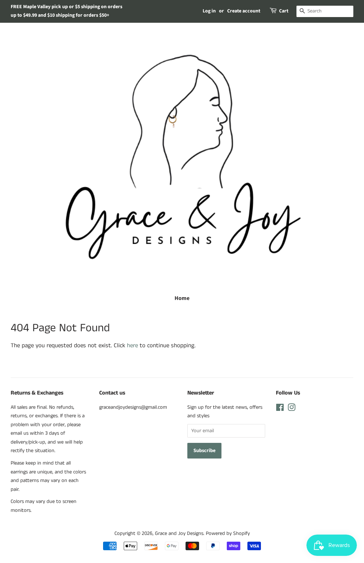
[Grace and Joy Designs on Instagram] (291, 409)
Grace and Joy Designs (179, 533)
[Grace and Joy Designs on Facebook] (280, 409)
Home (182, 298)
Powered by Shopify (228, 533)
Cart (283, 11)
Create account (243, 11)
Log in (209, 11)
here (132, 345)
